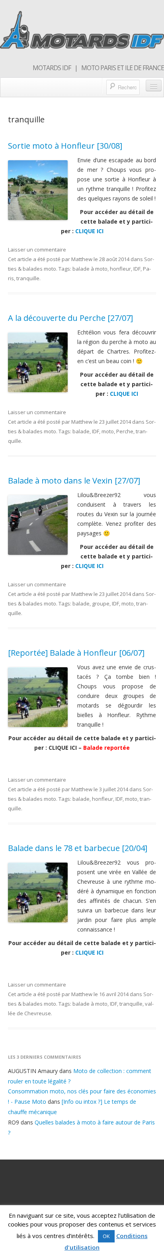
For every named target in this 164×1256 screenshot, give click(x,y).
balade (81, 431)
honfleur (120, 268)
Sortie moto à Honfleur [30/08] (65, 145)
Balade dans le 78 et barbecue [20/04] (77, 848)
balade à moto (89, 268)
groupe (100, 603)
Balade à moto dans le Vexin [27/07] (74, 480)
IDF (137, 268)
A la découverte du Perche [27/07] (70, 318)
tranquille (27, 278)
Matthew (81, 259)
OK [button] (106, 1236)
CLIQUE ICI (89, 231)
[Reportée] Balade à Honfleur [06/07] (76, 652)
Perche (124, 431)
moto (108, 431)
